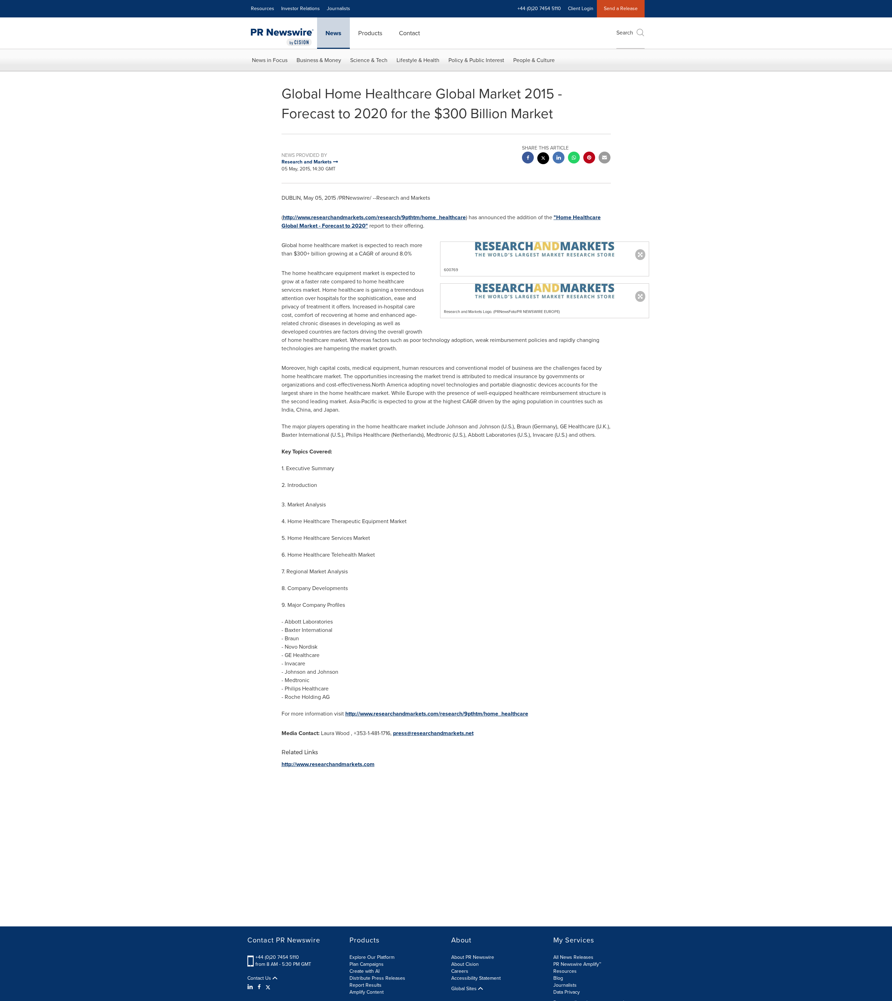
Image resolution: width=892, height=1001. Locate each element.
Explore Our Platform (371, 957)
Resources (262, 8)
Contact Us (259, 978)
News (333, 33)
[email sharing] (604, 158)
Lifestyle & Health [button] (418, 60)
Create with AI (364, 971)
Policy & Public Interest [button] (476, 60)
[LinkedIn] (251, 987)
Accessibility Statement (476, 978)
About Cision (465, 964)
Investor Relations (300, 8)
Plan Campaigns (366, 964)
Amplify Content (366, 992)
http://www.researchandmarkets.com (328, 764)
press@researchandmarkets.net (433, 733)
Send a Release (621, 8)
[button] (544, 249)
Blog (558, 978)
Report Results (365, 985)
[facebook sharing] (528, 158)
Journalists (338, 8)
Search (624, 33)
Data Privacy (566, 992)
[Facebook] (259, 987)
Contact (409, 33)
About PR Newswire (472, 957)
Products (370, 33)
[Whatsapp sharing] (574, 158)
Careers (459, 971)
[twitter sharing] (543, 159)
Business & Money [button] (319, 60)
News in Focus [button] (269, 60)
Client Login (580, 8)
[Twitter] (268, 987)
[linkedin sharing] (558, 158)
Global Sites (464, 988)
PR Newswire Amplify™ (577, 964)
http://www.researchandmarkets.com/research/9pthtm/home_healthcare (374, 217)
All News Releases (573, 957)
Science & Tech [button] (368, 60)
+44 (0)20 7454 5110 (277, 957)
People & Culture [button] (534, 60)
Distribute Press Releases (377, 978)
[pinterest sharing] (589, 158)
